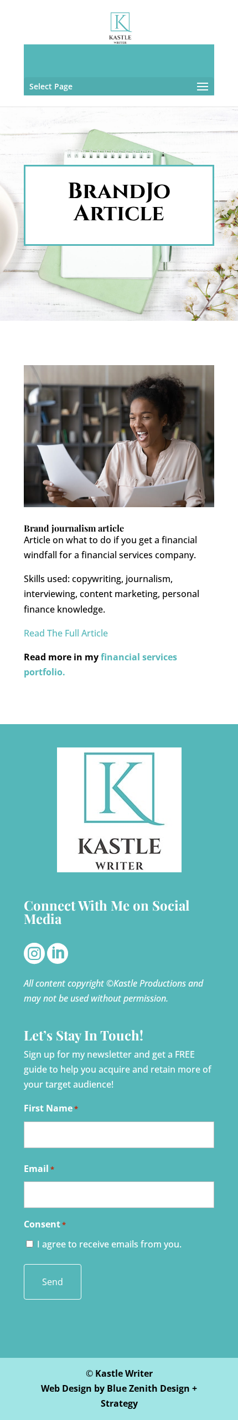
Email (39, 1169)
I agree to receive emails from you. (109, 1244)
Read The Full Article (66, 633)
